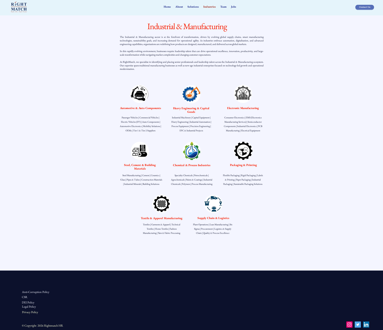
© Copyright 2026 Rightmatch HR (42, 325)
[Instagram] (349, 324)
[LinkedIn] (366, 324)
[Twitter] (358, 324)
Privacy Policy (30, 312)
